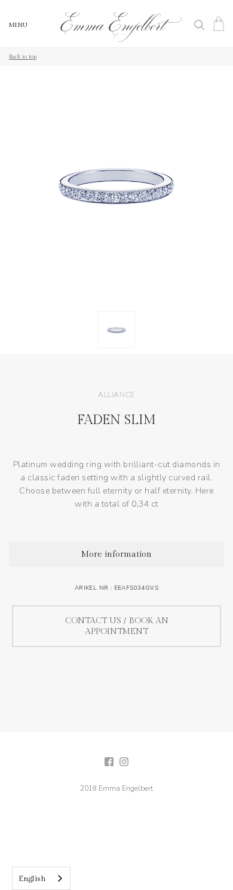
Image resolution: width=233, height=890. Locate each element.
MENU (18, 25)
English (32, 878)
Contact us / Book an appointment (116, 626)
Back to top (22, 56)
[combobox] (41, 878)
